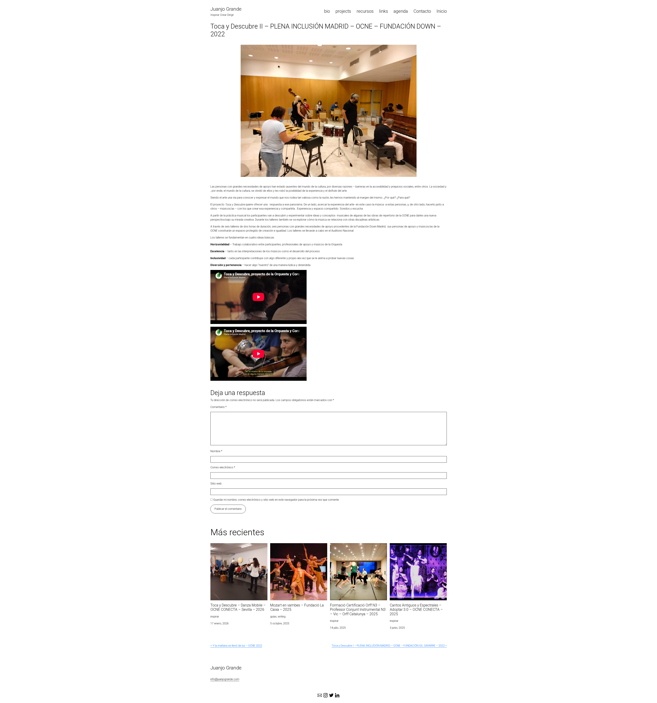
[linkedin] (337, 695)
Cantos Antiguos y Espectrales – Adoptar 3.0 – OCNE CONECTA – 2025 (418, 547)
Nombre (216, 451)
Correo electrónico (222, 467)
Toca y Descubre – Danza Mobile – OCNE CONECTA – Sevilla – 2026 (235, 547)
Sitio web (216, 483)
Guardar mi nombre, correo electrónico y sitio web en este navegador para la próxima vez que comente (276, 499)
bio (327, 11)
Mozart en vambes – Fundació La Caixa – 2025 (295, 547)
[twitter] (331, 695)
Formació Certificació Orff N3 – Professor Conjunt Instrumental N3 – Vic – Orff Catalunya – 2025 (358, 549)
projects (343, 11)
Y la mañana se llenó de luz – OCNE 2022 (237, 645)
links (383, 11)
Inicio (441, 11)
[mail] (319, 695)
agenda (401, 11)
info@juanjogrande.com (224, 679)
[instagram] (325, 695)
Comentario (218, 407)
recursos (365, 11)
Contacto (422, 11)
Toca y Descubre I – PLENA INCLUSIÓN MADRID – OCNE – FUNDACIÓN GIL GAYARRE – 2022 (388, 645)
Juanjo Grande (226, 9)
